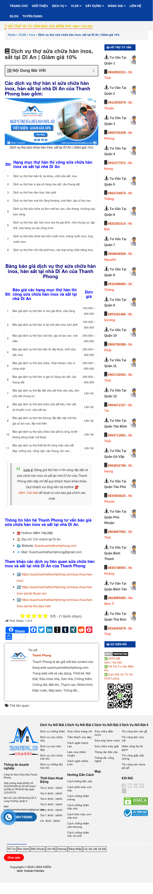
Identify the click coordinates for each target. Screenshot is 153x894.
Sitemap (62, 848)
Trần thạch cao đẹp (79, 737)
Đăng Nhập (75, 848)
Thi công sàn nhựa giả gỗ (133, 766)
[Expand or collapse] (93, 70)
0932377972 (117, 163)
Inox (32, 35)
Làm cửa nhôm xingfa (76, 754)
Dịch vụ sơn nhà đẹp (50, 748)
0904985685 (117, 598)
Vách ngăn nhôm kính (77, 763)
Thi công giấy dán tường (133, 757)
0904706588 (117, 344)
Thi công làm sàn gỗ (134, 731)
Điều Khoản (37, 848)
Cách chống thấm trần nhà (78, 807)
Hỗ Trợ (12, 848)
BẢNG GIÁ (116, 6)
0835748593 (117, 567)
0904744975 (117, 193)
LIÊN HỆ (135, 6)
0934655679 (117, 628)
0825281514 (117, 223)
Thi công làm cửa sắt (133, 739)
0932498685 (117, 284)
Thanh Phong (41, 655)
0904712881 (117, 435)
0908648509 (117, 254)
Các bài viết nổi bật (94, 848)
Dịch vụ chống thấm (52, 731)
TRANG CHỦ (19, 6)
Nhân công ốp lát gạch (132, 748)
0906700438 (117, 132)
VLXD (75, 6)
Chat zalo (14, 857)
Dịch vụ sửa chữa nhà (51, 739)
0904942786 (117, 465)
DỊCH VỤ (58, 6)
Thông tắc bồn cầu (106, 752)
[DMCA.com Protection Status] (116, 654)
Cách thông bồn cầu (79, 781)
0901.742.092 (28, 492)
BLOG (14, 16)
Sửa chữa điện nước (104, 733)
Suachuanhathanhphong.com (55, 545)
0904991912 (117, 72)
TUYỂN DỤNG (32, 16)
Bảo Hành (23, 848)
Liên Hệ (50, 848)
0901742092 (117, 374)
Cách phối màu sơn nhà (79, 789)
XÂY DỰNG (93, 6)
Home (12, 35)
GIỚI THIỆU (40, 6)
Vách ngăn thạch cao (77, 744)
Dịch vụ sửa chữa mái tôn (51, 757)
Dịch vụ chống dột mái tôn (51, 766)
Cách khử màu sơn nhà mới (79, 816)
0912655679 (117, 102)
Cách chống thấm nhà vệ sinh (78, 834)
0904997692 (117, 531)
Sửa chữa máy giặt (107, 746)
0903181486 (117, 314)
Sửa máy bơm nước (107, 740)
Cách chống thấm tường (78, 798)
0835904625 (117, 496)
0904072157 (117, 405)
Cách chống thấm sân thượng (78, 825)
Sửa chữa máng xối (79, 731)
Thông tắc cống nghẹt (104, 759)
